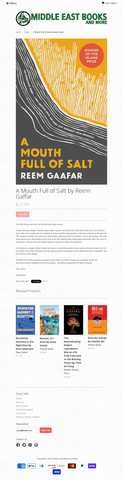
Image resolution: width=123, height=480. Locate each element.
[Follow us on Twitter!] (24, 446)
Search (19, 398)
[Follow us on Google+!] (30, 446)
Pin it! (45, 281)
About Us (20, 402)
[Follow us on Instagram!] (36, 446)
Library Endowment (24, 410)
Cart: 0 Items (111, 3)
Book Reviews (22, 406)
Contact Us (20, 413)
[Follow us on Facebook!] (18, 446)
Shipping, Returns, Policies (27, 417)
